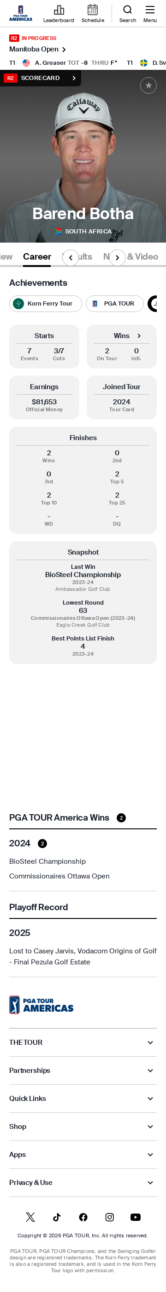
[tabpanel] (83, 627)
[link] (22, 14)
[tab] (37, 258)
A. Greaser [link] (50, 63)
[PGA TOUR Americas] (41, 1005)
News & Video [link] (130, 257)
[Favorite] (148, 85)
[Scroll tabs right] (117, 257)
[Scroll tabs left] (70, 257)
